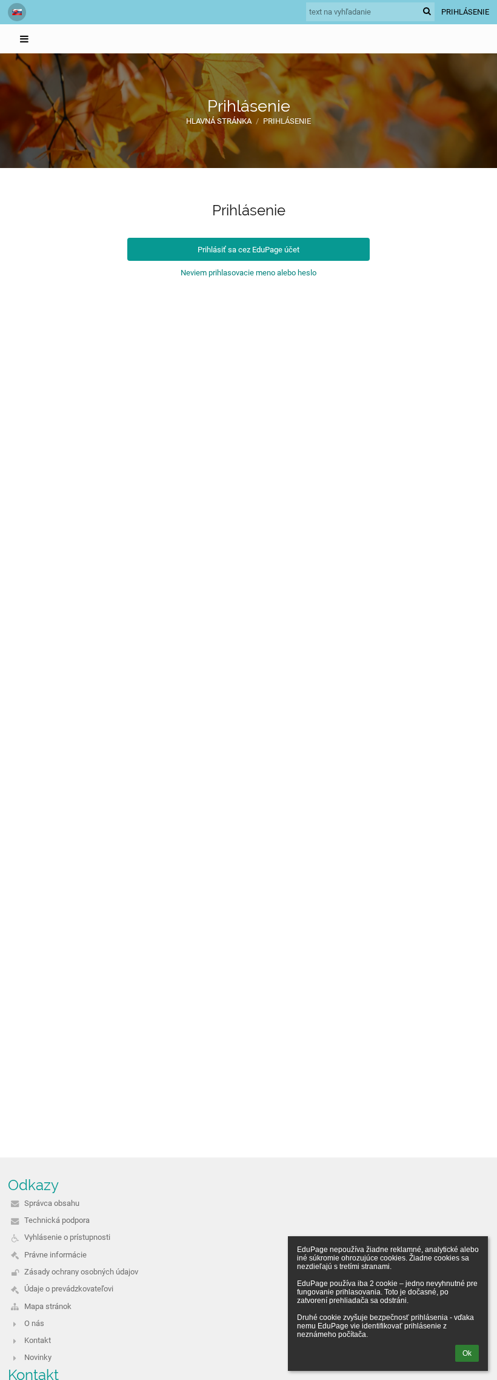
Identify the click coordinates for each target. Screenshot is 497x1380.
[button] (17, 12)
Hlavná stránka (219, 121)
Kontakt (37, 1340)
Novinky (38, 1357)
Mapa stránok (48, 1306)
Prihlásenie (465, 11)
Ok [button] (467, 1353)
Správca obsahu (51, 1203)
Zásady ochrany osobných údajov (81, 1271)
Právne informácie (55, 1254)
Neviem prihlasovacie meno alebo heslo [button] (248, 272)
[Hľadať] (427, 11)
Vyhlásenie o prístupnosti (67, 1237)
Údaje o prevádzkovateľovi (68, 1288)
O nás (34, 1323)
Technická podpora (57, 1220)
